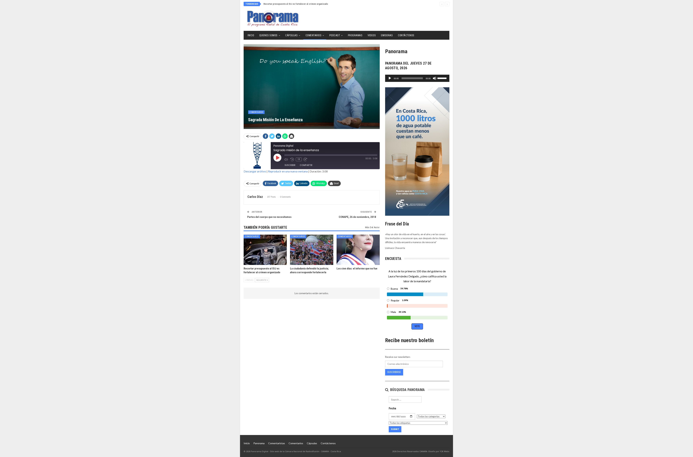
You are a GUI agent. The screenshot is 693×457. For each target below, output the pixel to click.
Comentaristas (276, 443)
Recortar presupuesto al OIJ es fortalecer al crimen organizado (295, 4)
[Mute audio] (286, 159)
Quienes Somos (268, 35)
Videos (372, 35)
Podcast (334, 35)
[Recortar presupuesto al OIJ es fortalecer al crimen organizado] (265, 250)
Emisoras (387, 35)
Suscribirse (394, 372)
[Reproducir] (390, 78)
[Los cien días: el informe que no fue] (358, 250)
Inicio (251, 35)
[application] (417, 78)
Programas (355, 35)
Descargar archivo (255, 171)
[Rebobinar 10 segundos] (292, 159)
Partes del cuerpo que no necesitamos (269, 217)
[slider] (442, 78)
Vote (417, 326)
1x (299, 159)
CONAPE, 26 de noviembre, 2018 (357, 217)
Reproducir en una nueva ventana (288, 171)
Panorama (259, 443)
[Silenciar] (434, 78)
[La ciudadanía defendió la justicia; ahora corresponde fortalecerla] (311, 250)
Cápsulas (291, 35)
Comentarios (314, 35)
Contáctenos (406, 35)
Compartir (306, 165)
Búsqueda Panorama (407, 390)
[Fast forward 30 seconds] (306, 159)
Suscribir (290, 165)
